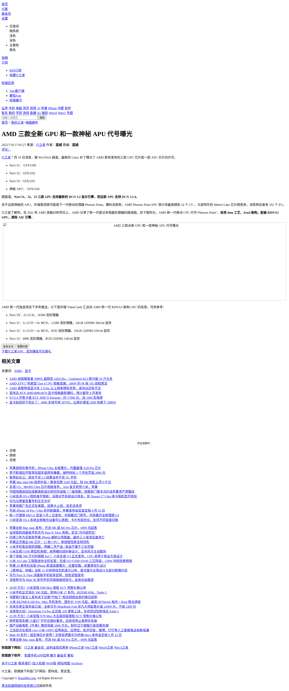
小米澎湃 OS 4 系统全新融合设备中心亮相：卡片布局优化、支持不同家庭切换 (63, 520)
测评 (26, 108)
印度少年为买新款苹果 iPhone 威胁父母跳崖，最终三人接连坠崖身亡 (57, 537)
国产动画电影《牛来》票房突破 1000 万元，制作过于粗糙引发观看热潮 (59, 625)
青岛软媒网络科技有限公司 (20, 685)
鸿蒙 (61, 108)
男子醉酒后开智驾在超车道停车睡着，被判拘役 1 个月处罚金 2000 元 (57, 472)
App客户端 (16, 91)
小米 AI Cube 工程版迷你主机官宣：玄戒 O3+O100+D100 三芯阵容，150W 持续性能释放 (70, 561)
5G (39, 113)
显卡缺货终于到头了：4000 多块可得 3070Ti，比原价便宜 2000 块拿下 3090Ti (62, 402)
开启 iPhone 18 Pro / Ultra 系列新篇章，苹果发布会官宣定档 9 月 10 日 (57, 510)
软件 (68, 108)
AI (38, 108)
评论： (6, 149)
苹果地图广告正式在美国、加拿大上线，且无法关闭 (45, 505)
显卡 (28, 371)
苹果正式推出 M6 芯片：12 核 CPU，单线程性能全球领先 (49, 542)
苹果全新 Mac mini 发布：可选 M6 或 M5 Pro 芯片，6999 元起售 (53, 528)
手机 (12, 108)
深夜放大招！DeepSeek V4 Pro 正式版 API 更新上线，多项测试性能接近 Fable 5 (64, 611)
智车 (5, 113)
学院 (19, 113)
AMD (18, 371)
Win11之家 (121, 647)
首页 (5, 4)
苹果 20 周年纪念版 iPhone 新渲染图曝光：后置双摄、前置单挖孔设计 (57, 565)
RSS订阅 (15, 70)
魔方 (53, 655)
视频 (33, 108)
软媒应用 (8, 83)
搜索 (42, 117)
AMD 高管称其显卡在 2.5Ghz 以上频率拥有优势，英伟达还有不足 (55, 388)
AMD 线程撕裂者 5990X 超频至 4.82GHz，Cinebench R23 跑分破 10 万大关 (60, 378)
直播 (33, 113)
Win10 (53, 113)
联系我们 (24, 663)
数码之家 (17, 122)
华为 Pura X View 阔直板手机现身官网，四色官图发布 (46, 575)
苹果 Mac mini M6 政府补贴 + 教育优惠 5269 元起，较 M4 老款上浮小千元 (60, 482)
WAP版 (51, 663)
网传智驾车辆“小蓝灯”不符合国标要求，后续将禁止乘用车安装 (53, 620)
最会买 (6, 13)
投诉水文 (8, 346)
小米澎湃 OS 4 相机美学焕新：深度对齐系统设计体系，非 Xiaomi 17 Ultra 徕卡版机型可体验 (73, 496)
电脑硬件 (32, 122)
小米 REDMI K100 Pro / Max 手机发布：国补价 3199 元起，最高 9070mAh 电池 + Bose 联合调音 (75, 602)
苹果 (44, 108)
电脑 (19, 108)
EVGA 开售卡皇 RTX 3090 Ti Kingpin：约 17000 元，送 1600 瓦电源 (56, 397)
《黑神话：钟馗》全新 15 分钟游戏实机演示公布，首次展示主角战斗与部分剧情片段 (68, 570)
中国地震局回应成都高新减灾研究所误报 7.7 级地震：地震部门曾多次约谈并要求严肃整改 (71, 491)
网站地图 (64, 663)
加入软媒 (38, 663)
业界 (5, 108)
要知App (15, 95)
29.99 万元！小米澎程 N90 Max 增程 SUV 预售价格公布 (47, 587)
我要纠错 (22, 346)
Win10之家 (106, 647)
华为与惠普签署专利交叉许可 (29, 501)
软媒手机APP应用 (36, 655)
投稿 (5, 57)
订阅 (5, 62)
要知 (70, 655)
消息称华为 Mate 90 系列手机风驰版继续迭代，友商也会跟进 (51, 580)
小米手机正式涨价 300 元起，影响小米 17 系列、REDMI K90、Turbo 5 (58, 592)
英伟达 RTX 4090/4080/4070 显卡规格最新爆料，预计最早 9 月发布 (55, 393)
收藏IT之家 (17, 75)
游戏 (26, 113)
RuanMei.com (27, 678)
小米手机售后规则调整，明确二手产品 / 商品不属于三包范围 (51, 546)
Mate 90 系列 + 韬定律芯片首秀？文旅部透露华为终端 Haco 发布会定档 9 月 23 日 (65, 635)
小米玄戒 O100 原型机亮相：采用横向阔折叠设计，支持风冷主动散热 (57, 551)
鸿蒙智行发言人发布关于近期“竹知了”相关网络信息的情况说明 (53, 597)
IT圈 (5, 9)
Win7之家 (91, 647)
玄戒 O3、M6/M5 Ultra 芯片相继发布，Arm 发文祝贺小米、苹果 (53, 487)
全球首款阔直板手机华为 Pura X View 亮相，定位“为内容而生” (52, 532)
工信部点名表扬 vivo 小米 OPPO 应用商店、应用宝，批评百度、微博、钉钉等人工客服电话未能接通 (79, 630)
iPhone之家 (76, 647)
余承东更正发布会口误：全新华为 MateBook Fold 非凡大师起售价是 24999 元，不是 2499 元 (72, 606)
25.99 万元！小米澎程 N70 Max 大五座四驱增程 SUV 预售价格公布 (55, 616)
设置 (5, 18)
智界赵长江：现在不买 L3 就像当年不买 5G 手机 (43, 477)
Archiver (77, 663)
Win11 (62, 113)
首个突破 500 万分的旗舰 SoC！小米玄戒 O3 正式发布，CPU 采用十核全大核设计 (66, 556)
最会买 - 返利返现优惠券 (51, 647)
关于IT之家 (9, 663)
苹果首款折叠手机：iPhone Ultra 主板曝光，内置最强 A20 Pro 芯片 (55, 468)
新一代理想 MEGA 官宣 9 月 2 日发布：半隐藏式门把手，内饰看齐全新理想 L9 (64, 515)
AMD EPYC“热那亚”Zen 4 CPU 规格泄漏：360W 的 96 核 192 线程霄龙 (58, 383)
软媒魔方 (15, 100)
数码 (12, 113)
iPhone (52, 108)
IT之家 (40, 145)
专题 (70, 113)
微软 (45, 113)
